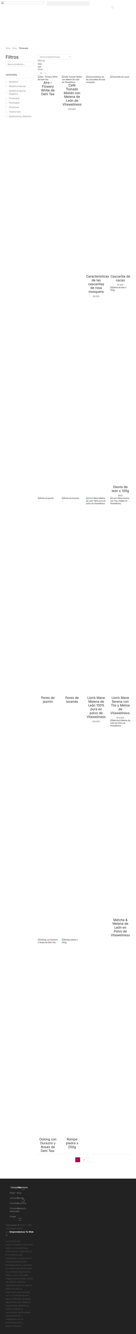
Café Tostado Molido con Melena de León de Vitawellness (72, 94)
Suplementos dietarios (20, 116)
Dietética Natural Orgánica (17, 92)
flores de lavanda (72, 699)
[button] (68, 3)
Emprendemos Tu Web (21, 1232)
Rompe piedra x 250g (72, 1143)
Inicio (8, 48)
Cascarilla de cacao (120, 278)
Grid (39, 64)
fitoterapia (14, 98)
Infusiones (14, 107)
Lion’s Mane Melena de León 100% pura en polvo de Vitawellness (96, 707)
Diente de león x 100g (120, 489)
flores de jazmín (48, 699)
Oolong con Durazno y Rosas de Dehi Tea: (47, 1145)
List (39, 66)
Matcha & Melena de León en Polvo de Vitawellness (120, 927)
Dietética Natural (17, 86)
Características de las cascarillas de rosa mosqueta (97, 284)
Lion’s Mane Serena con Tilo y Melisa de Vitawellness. (120, 705)
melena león (15, 112)
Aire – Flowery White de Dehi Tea (48, 88)
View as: (41, 60)
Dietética (13, 82)
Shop (14, 48)
